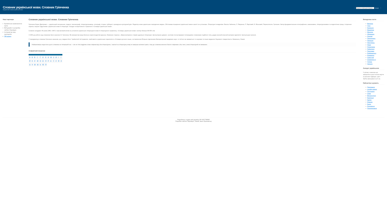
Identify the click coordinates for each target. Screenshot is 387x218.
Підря (369, 45)
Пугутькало (371, 91)
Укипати (369, 64)
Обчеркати (370, 34)
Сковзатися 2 (371, 59)
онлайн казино (372, 89)
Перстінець (371, 42)
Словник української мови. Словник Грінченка (36, 7)
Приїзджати (371, 87)
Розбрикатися (371, 53)
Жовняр (369, 102)
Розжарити (370, 55)
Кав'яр (369, 100)
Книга (369, 104)
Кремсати (370, 28)
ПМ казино (7, 36)
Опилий (369, 36)
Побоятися (370, 49)
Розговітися (371, 106)
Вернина (370, 23)
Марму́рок (370, 30)
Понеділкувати (372, 108)
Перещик (370, 40)
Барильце (370, 98)
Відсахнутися (371, 95)
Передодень (371, 38)
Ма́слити (370, 32)
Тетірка (369, 62)
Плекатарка (371, 47)
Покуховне (370, 51)
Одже (369, 93)
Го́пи (368, 26)
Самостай (370, 57)
